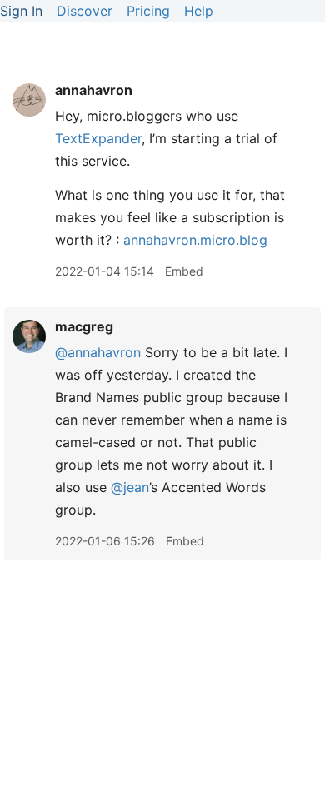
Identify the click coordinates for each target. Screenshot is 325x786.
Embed (184, 271)
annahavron (93, 90)
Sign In (21, 10)
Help (198, 10)
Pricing (148, 10)
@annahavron (98, 352)
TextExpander (98, 138)
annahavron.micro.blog (195, 239)
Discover (84, 10)
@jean (130, 487)
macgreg (84, 326)
